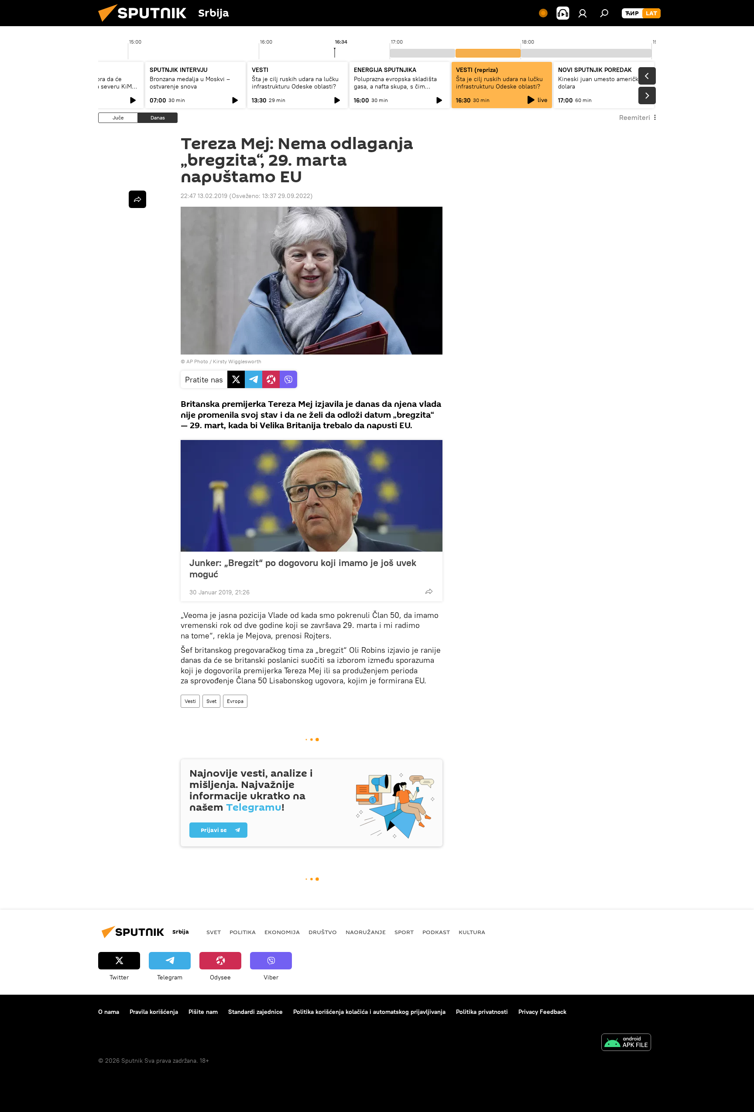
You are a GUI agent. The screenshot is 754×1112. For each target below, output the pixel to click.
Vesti (190, 701)
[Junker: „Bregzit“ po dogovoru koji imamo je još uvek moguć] (311, 496)
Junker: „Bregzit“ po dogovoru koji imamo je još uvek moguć (302, 568)
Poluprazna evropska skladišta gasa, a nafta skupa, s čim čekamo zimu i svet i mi (395, 86)
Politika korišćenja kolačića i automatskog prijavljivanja (369, 1012)
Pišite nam (203, 1012)
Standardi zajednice (255, 1012)
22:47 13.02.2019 (204, 196)
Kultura (472, 932)
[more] (429, 591)
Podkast (436, 932)
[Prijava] (582, 13)
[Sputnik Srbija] (145, 24)
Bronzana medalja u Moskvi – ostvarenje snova (190, 82)
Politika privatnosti (482, 1012)
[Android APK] (626, 1043)
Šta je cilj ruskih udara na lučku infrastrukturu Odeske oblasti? (295, 82)
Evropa (235, 701)
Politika (243, 932)
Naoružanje (366, 932)
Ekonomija (282, 932)
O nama (108, 1012)
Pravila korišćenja (154, 1012)
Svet (211, 701)
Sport (404, 932)
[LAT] (651, 13)
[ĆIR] (632, 13)
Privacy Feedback (542, 1012)
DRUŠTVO (322, 932)
